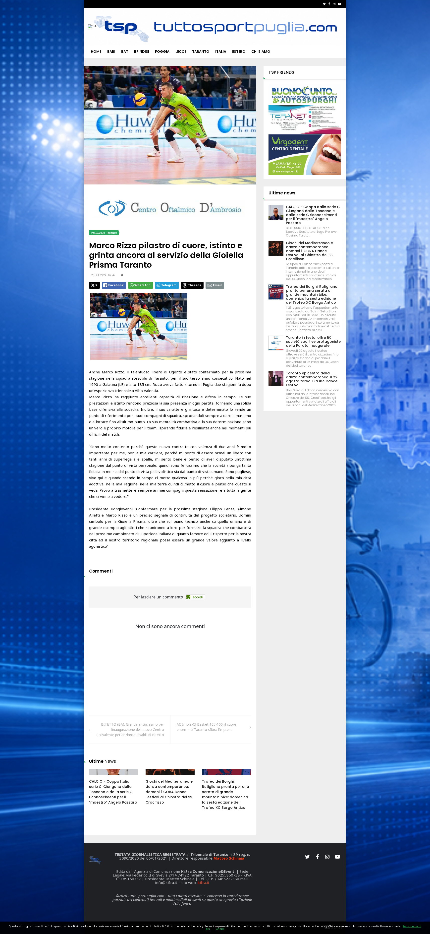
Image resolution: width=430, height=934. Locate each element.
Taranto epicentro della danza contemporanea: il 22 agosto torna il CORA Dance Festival (311, 379)
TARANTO (200, 51)
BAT (124, 51)
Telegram (168, 285)
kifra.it (203, 882)
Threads (194, 285)
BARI (111, 51)
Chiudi (220, 929)
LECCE (180, 51)
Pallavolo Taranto (104, 233)
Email (217, 285)
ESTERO (238, 51)
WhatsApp (142, 285)
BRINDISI (141, 51)
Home (96, 51)
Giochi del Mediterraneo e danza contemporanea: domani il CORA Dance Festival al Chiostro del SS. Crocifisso (169, 792)
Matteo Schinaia (229, 858)
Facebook (116, 285)
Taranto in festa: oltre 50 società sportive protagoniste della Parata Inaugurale (313, 341)
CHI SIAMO (260, 51)
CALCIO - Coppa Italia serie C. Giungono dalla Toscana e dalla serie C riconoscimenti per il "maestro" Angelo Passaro (113, 792)
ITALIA (220, 51)
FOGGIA (162, 51)
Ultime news (282, 193)
